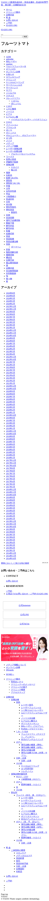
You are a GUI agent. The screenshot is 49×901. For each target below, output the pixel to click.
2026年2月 (10, 304)
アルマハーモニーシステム (23, 154)
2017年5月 (10, 479)
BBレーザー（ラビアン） (32, 726)
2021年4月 (10, 375)
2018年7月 (10, 442)
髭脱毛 (14, 212)
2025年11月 (11, 309)
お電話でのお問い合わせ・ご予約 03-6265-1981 (27, 594)
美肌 (8, 244)
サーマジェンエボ (14, 85)
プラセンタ (11, 127)
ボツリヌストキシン (30, 723)
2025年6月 (10, 320)
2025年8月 (10, 314)
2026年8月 (10, 293)
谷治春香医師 (12, 271)
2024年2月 (10, 349)
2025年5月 (10, 322)
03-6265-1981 (11, 25)
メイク (9, 141)
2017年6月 (10, 476)
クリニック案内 (13, 12)
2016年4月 (10, 511)
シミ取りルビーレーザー (32, 710)
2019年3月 (10, 423)
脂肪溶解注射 (12, 252)
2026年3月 (10, 301)
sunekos (9, 64)
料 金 (8, 17)
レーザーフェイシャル (31, 708)
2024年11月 (11, 333)
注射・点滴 (21, 758)
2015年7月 (10, 535)
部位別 (14, 792)
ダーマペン (16, 247)
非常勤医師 (11, 273)
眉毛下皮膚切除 (13, 220)
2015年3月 (10, 545)
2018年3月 (10, 452)
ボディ (19, 742)
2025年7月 (10, 317)
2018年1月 (10, 458)
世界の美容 (11, 159)
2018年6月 (10, 444)
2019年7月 (10, 420)
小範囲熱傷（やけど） (31, 779)
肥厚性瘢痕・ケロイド (31, 784)
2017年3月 (10, 484)
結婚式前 (10, 234)
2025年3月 (10, 325)
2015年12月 (11, 521)
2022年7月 (10, 362)
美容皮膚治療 (12, 241)
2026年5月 (10, 298)
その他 (19, 763)
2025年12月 (11, 306)
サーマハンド (12, 88)
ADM (8, 57)
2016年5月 (10, 508)
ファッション (12, 125)
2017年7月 (10, 473)
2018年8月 (10, 439)
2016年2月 (10, 516)
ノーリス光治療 (28, 718)
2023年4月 (10, 354)
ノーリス (10, 111)
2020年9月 (10, 391)
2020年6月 (10, 399)
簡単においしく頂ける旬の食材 (15, 563)
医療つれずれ (12, 178)
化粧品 (9, 175)
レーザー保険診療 (14, 149)
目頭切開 (10, 218)
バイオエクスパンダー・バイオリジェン (29, 119)
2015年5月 (10, 540)
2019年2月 (10, 426)
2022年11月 (11, 357)
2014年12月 (11, 553)
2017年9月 (10, 468)
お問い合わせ (12, 20)
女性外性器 (11, 191)
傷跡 (8, 172)
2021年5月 (10, 373)
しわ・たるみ (22, 731)
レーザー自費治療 (14, 151)
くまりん (15, 101)
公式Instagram (24, 605)
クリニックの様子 (19, 687)
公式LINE (24, 615)
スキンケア (21, 853)
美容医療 (10, 239)
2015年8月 (10, 532)
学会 (8, 194)
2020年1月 (10, 412)
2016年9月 (10, 497)
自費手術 (10, 260)
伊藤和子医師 (12, 162)
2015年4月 (10, 542)
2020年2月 (10, 410)
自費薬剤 (20, 869)
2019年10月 (11, 415)
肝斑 (8, 249)
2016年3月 (10, 513)
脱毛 (18, 861)
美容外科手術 (22, 863)
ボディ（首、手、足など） (28, 822)
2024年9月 (10, 338)
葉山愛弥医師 (12, 263)
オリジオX (11, 69)
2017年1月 (10, 487)
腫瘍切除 (10, 255)
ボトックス (11, 133)
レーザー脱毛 (27, 705)
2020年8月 (10, 394)
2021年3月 (10, 378)
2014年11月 (11, 556)
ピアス (9, 114)
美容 (8, 236)
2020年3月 (10, 407)
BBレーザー (11, 61)
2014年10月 (11, 558)
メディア (10, 143)
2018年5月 (10, 447)
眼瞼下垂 (10, 223)
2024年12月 (11, 330)
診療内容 (10, 15)
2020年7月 (10, 397)
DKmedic (10, 670)
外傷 (8, 186)
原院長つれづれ (13, 183)
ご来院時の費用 (18, 850)
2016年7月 (10, 503)
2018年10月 (11, 434)
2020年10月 (11, 389)
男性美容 (10, 210)
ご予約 (9, 23)
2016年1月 (10, 519)
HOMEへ (10, 674)
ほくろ (9, 130)
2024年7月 (10, 343)
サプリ (9, 90)
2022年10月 (11, 359)
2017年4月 (10, 481)
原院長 (9, 180)
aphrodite (9, 59)
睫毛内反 (10, 226)
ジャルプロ (11, 93)
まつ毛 (9, 138)
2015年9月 (10, 529)
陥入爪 (14, 170)
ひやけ (9, 122)
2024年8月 (10, 341)
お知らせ (10, 74)
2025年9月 (10, 312)
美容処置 (20, 858)
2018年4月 (10, 450)
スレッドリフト (13, 98)
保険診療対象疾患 (19, 774)
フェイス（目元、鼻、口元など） (31, 795)
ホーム (9, 9)
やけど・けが (22, 777)
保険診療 (10, 165)
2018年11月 (11, 431)
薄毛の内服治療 (28, 750)
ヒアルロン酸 (12, 117)
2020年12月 (11, 386)
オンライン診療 (13, 72)
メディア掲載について (16, 665)
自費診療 (15, 700)
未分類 (9, 204)
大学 (8, 188)
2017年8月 (10, 471)
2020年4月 (10, 404)
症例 (8, 215)
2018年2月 (10, 455)
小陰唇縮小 (11, 196)
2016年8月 (10, 500)
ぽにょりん (16, 103)
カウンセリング (13, 77)
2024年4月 (10, 346)
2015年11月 (11, 524)
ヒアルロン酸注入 (29, 721)
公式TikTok (24, 624)
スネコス (10, 96)
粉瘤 (8, 231)
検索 (25, 37)
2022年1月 (10, 365)
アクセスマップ (18, 692)
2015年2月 (10, 548)
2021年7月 (10, 370)
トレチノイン (27, 771)
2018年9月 (10, 436)
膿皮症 (9, 257)
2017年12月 (11, 460)
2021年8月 (10, 367)
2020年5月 (10, 402)
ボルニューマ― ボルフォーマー (21, 135)
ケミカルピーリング (15, 82)
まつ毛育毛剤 (27, 769)
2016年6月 (10, 505)
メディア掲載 (12, 146)
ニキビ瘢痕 (11, 109)
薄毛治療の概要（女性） (32, 747)
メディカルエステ (24, 855)
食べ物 (9, 279)
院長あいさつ (17, 682)
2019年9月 (10, 418)
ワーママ (10, 157)
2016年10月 (11, 495)
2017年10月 (11, 466)
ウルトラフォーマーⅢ (16, 66)
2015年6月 (10, 537)
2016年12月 (11, 489)
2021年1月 (10, 383)
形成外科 (10, 199)
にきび (9, 106)
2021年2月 (10, 381)
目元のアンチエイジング (32, 739)
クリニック (11, 80)
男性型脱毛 (11, 207)
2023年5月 (10, 351)
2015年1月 (10, 550)
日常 (8, 202)
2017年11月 (11, 463)
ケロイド (15, 167)
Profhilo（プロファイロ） (32, 729)
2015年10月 (11, 527)
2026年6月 (10, 296)
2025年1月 (10, 328)
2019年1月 (10, 428)
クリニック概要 (18, 690)
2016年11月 (11, 492)
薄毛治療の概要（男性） (32, 745)
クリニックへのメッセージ (23, 684)
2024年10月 (11, 335)
